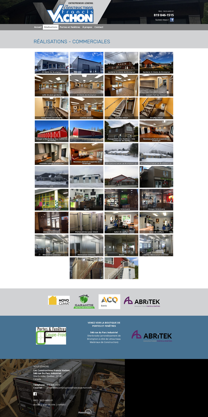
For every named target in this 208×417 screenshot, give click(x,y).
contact (61, 404)
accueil (36, 404)
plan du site (49, 404)
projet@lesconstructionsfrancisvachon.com (69, 387)
